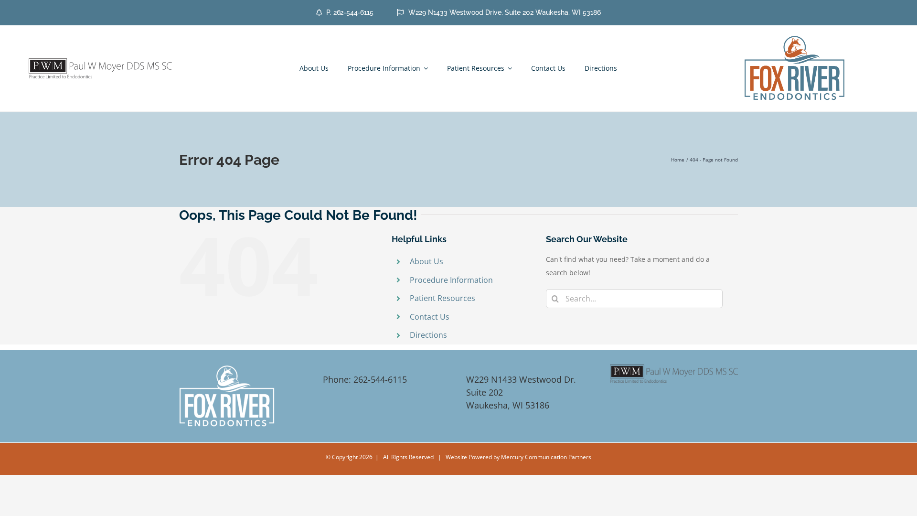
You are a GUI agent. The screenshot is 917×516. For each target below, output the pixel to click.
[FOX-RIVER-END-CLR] (794, 38)
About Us (426, 261)
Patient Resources (442, 298)
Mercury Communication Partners (546, 457)
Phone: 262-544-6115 (365, 379)
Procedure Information (451, 280)
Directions (428, 335)
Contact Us (429, 317)
